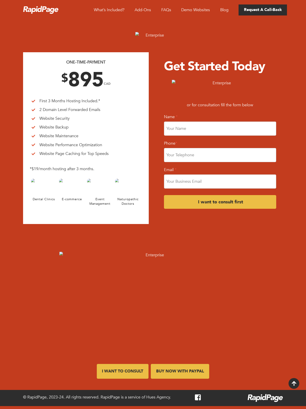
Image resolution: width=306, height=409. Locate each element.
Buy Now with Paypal (180, 371)
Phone (170, 143)
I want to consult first (220, 202)
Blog (224, 10)
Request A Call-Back (263, 10)
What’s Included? (109, 10)
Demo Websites (195, 10)
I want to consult (122, 371)
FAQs (166, 10)
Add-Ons (143, 10)
